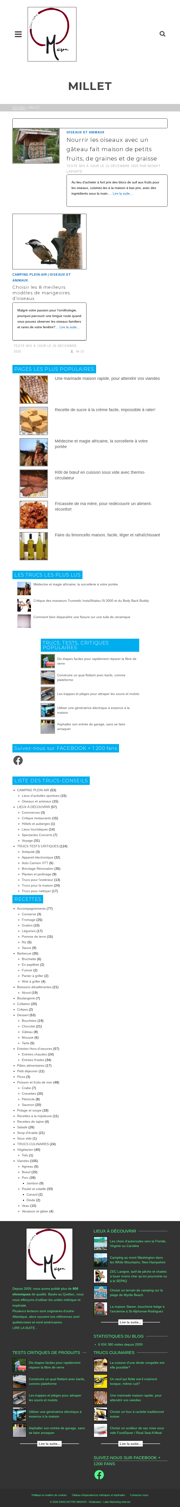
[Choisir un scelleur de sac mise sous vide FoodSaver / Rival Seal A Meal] (101, 1430)
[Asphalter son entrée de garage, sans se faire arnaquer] (48, 727)
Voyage (27, 840)
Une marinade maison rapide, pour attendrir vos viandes (107, 378)
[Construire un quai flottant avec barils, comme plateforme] (48, 677)
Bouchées (29, 1020)
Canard (32, 1194)
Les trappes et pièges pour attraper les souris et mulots (98, 694)
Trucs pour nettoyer (36, 891)
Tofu (25, 1155)
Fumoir (27, 970)
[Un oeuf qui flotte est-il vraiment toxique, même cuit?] (101, 1381)
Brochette (29, 959)
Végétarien (25, 1149)
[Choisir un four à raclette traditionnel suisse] (101, 1414)
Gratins (27, 925)
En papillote (30, 964)
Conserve (29, 914)
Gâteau (27, 1032)
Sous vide (24, 1138)
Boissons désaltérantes (34, 987)
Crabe (26, 1088)
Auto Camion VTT (35, 863)
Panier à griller (32, 976)
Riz (24, 942)
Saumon (28, 1105)
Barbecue (24, 953)
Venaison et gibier (35, 1211)
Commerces (31, 812)
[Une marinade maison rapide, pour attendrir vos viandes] (101, 1398)
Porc (25, 1177)
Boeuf (26, 1172)
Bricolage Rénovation (37, 868)
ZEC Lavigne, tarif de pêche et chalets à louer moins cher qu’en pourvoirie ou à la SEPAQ (138, 1276)
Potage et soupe (29, 1110)
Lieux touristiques (35, 829)
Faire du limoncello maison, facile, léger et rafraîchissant (107, 535)
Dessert (23, 1015)
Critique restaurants (36, 818)
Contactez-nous (139, 1495)
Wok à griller (31, 981)
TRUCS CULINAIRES (33, 1144)
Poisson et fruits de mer (34, 1082)
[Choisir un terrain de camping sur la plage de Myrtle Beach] (101, 1293)
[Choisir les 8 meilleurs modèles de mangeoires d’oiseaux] (49, 241)
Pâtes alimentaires (31, 1065)
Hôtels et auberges (36, 824)
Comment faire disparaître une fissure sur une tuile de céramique (82, 617)
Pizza (21, 1077)
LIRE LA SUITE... (25, 1328)
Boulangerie (26, 998)
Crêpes (22, 1009)
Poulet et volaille (34, 1189)
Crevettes (29, 1093)
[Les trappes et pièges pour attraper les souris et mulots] (48, 694)
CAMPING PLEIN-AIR (29, 274)
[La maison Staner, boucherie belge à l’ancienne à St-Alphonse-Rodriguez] (101, 1309)
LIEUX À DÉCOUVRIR (33, 807)
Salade (22, 1127)
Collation (23, 1004)
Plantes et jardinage (36, 874)
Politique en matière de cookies (49, 1495)
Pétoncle (28, 1099)
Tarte (25, 1043)
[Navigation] (18, 34)
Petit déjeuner (27, 1071)
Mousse (28, 1037)
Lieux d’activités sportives (41, 796)
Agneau (27, 1166)
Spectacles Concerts (37, 835)
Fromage (28, 920)
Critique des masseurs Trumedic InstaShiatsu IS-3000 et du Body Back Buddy (91, 600)
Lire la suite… (123, 193)
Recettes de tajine (30, 1121)
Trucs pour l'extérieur (37, 880)
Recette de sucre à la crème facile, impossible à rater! (105, 409)
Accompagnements (31, 908)
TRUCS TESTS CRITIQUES (38, 846)
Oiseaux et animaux (86, 132)
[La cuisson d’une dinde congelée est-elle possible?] (101, 1365)
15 (81, 351)
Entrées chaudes (34, 1054)
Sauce (26, 948)
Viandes (23, 1161)
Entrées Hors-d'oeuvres (34, 1049)
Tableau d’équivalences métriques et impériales (98, 1495)
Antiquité (28, 852)
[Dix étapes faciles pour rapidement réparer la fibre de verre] (48, 661)
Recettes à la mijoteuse (34, 1116)
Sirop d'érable (27, 1133)
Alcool (26, 992)
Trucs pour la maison (37, 885)
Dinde (30, 1200)
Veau (25, 1206)
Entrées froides (33, 1060)
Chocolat (28, 1026)
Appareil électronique (37, 857)
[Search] (162, 34)
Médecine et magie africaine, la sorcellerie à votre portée (76, 584)
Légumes (29, 931)
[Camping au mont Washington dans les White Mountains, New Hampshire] (101, 1260)
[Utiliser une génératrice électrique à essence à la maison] (48, 710)
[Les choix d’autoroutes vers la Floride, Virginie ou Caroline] (101, 1243)
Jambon (32, 1183)
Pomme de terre (34, 936)
